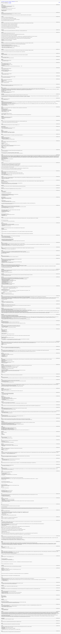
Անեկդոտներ (13, 1)
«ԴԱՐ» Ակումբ (3, 1)
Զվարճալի (10, 1)
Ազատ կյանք (6, 1)
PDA (59, 2)
